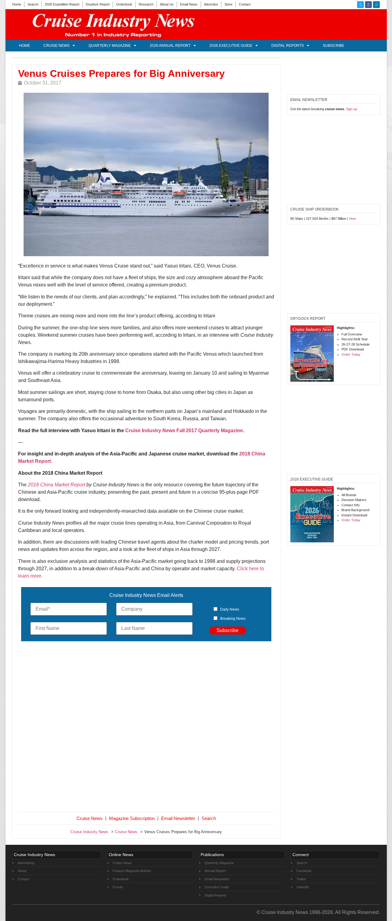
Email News (189, 4)
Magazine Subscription (132, 818)
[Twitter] (360, 4)
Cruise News (56, 45)
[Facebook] (368, 4)
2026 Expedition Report (62, 4)
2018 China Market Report (57, 484)
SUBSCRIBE (333, 45)
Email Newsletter (178, 818)
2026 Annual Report (170, 45)
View (352, 218)
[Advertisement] (146, 728)
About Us (167, 4)
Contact (245, 4)
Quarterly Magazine (110, 45)
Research (146, 4)
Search (33, 4)
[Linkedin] (376, 4)
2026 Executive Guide (230, 45)
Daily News (229, 609)
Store (228, 4)
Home (16, 4)
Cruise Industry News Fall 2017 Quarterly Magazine (184, 430)
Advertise (211, 4)
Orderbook (124, 4)
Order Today (350, 354)
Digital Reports (287, 45)
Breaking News (233, 618)
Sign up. (352, 109)
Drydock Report (98, 4)
